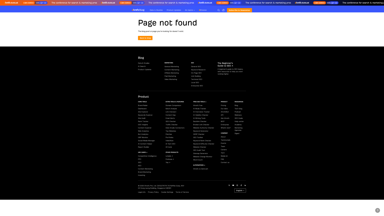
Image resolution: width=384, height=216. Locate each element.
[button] (218, 10)
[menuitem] (192, 10)
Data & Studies (156, 10)
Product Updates (174, 10)
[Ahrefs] (135, 10)
